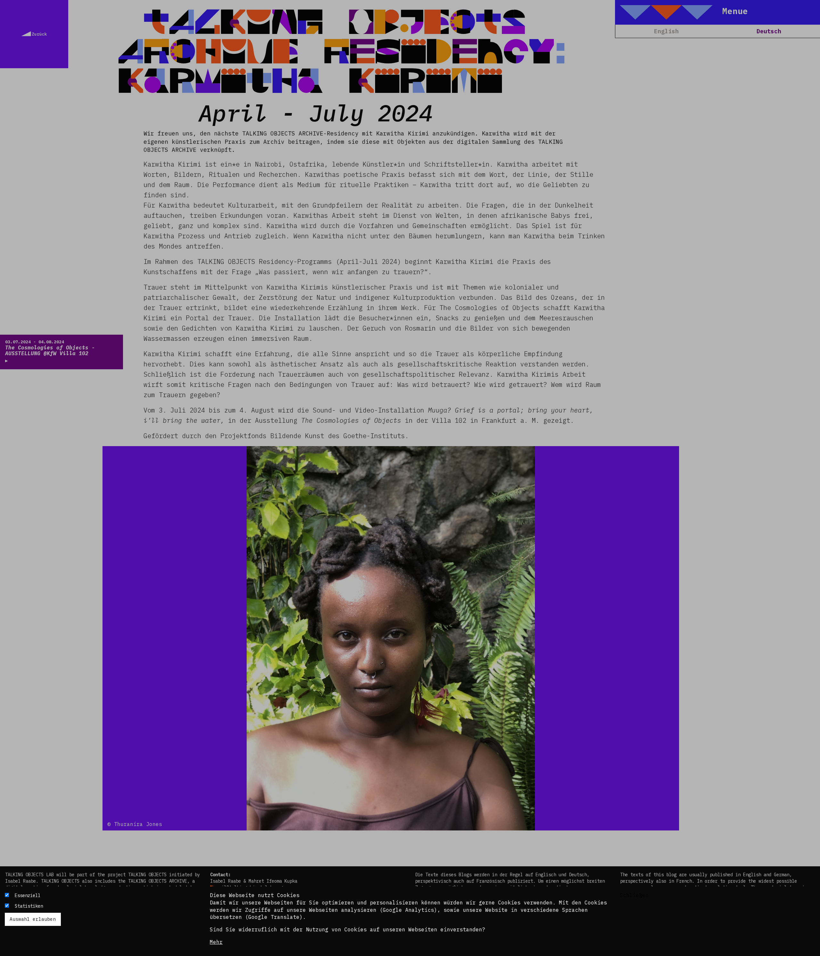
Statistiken (29, 906)
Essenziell (27, 895)
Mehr (216, 942)
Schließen (634, 895)
